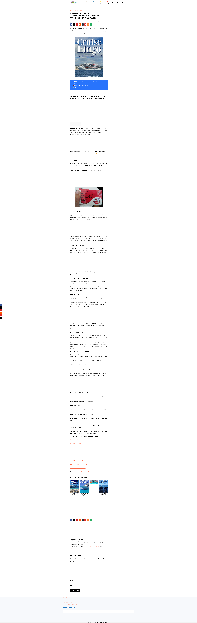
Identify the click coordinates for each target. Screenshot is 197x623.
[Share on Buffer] (83, 24)
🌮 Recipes (100, 2)
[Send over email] (91, 24)
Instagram (73, 548)
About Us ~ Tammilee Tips (69, 597)
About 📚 (80, 2)
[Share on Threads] (1, 318)
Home (71, 10)
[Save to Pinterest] (77, 24)
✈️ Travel (93, 2)
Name (72, 580)
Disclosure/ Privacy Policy (69, 602)
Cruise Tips (86, 10)
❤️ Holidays (107, 2)
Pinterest (87, 546)
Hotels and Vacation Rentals (81, 85)
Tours (75, 87)
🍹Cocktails (86, 2)
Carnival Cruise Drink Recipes (78, 468)
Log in (108, 622)
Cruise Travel (80, 10)
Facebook (92, 546)
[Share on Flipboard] (85, 24)
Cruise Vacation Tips (75, 443)
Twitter (97, 546)
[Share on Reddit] (80, 24)
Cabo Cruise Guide (75, 439)
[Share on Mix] (88, 24)
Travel (75, 10)
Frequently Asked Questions (70, 604)
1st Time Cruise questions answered (79, 460)
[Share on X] (74, 24)
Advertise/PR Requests (68, 600)
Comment (73, 561)
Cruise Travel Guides (86, 471)
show (78, 124)
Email (72, 585)
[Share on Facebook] (71, 24)
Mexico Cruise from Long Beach (78, 464)
